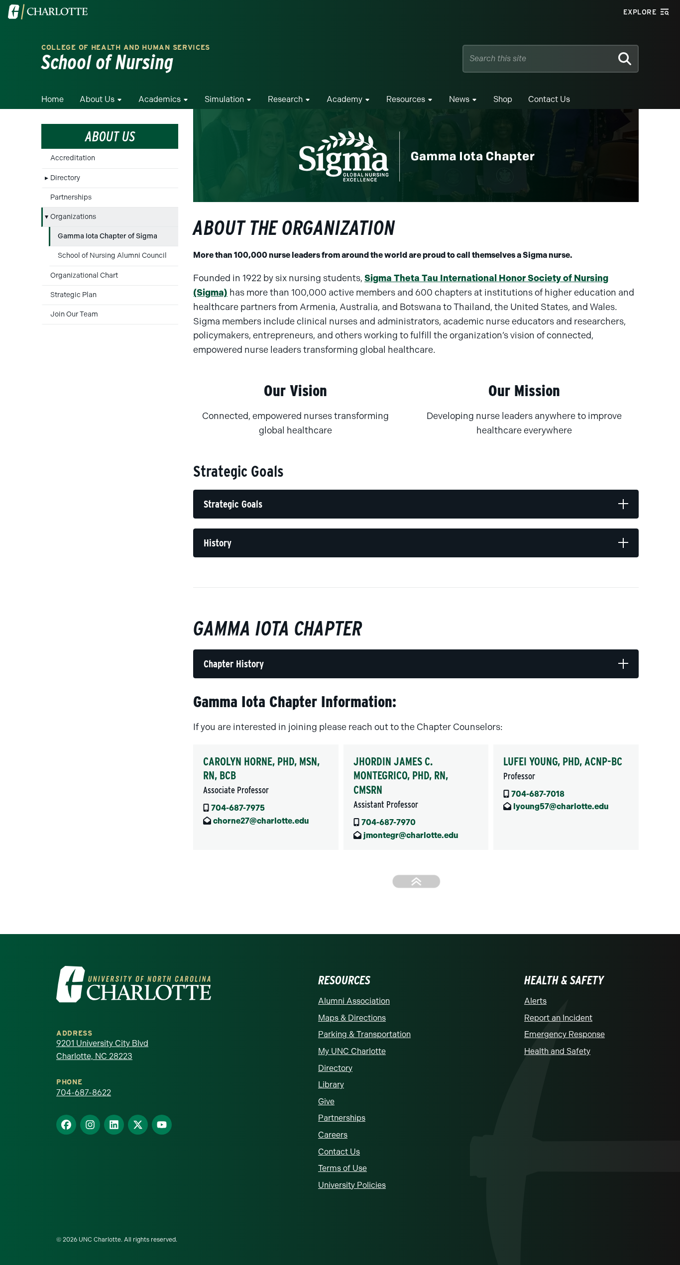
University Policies (352, 1185)
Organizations (73, 216)
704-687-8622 (83, 1092)
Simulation (224, 99)
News (459, 99)
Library (331, 1084)
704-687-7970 (388, 822)
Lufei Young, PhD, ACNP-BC (562, 761)
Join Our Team (74, 314)
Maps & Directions (352, 1018)
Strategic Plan (73, 295)
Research (285, 99)
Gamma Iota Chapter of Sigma (107, 236)
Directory (65, 178)
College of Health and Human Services (125, 47)
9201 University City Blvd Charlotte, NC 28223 (102, 1050)
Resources (405, 99)
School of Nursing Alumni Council (112, 255)
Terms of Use (342, 1168)
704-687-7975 (238, 808)
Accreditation (72, 158)
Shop (502, 99)
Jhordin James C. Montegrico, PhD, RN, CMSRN (400, 775)
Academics (159, 99)
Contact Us (549, 99)
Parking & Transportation (364, 1034)
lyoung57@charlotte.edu (560, 806)
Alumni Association (354, 1001)
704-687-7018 (538, 794)
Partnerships (71, 197)
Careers (332, 1135)
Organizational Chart (84, 275)
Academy (344, 99)
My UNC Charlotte (352, 1051)
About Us (97, 99)
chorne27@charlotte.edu (261, 821)
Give (326, 1101)
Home (52, 99)
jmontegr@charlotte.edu (410, 835)
